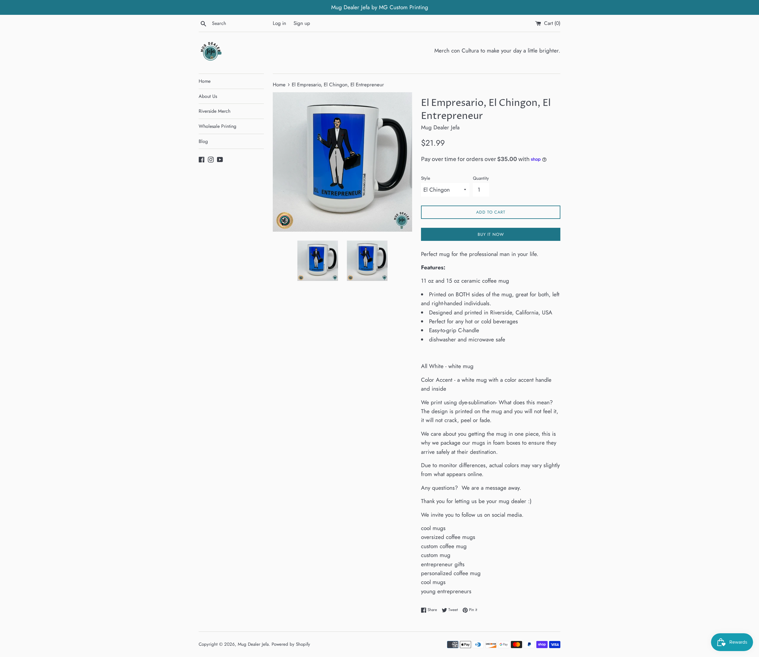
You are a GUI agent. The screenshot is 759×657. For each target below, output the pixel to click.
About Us (208, 96)
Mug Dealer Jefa (253, 644)
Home (205, 81)
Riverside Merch (214, 111)
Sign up (302, 23)
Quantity (481, 178)
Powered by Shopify (291, 644)
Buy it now (491, 234)
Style (425, 178)
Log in (279, 23)
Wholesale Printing (217, 126)
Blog (203, 141)
